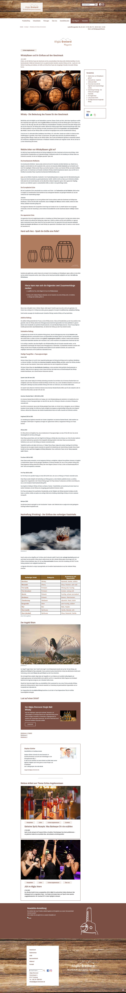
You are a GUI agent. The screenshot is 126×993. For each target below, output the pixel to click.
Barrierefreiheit (33, 958)
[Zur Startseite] (32, 7)
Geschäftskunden (64, 21)
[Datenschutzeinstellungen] (123, 990)
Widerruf (31, 961)
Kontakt (31, 964)
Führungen (46, 21)
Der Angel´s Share (92, 96)
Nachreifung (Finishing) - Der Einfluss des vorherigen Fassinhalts (95, 92)
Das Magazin (75, 21)
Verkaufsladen (36, 21)
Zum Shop (30, 724)
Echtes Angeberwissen (28, 50)
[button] (87, 115)
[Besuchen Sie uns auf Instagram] (103, 4)
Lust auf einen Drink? (93, 98)
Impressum (32, 950)
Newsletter (85, 21)
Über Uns (54, 21)
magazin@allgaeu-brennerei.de (31, 770)
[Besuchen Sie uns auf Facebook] (100, 4)
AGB (30, 956)
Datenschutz (32, 953)
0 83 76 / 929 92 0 (37, 979)
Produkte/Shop (26, 21)
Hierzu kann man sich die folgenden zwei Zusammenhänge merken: (96, 86)
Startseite (21, 27)
